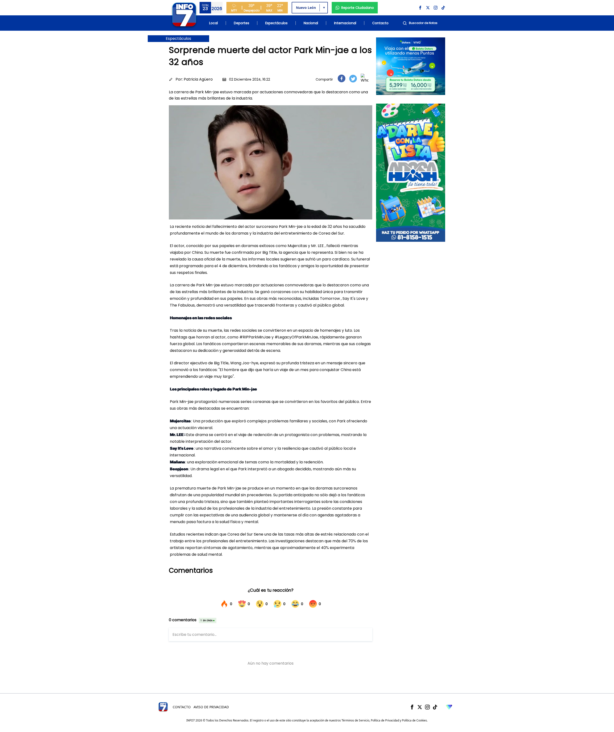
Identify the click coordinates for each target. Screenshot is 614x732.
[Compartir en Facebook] (341, 78)
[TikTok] (435, 707)
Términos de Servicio (355, 720)
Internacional (345, 23)
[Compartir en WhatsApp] (364, 78)
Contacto (380, 23)
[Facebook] (412, 707)
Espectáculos (276, 23)
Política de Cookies (414, 720)
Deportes (241, 23)
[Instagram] (427, 707)
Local (213, 23)
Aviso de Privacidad (211, 707)
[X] (419, 707)
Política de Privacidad (385, 720)
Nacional (311, 23)
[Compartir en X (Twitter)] (353, 79)
